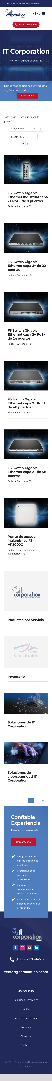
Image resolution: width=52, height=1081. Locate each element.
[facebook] (15, 947)
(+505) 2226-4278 (30, 959)
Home (13, 60)
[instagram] (22, 947)
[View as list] (28, 143)
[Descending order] (40, 129)
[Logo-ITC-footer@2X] (26, 926)
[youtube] (29, 947)
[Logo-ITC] (15, 9)
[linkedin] (36, 947)
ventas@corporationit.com (26, 972)
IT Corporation (21, 1062)
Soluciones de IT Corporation (23, 3)
